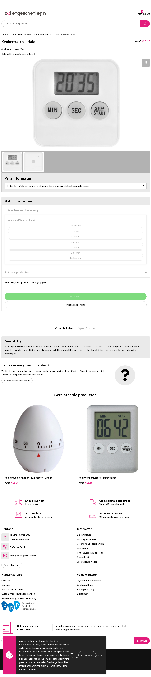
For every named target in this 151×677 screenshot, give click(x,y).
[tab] (64, 328)
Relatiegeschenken (86, 539)
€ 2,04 (12, 482)
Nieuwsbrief (83, 557)
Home (4, 34)
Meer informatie (74, 655)
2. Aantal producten (17, 272)
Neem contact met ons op (17, 380)
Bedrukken (82, 548)
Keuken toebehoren (25, 34)
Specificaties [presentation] (87, 328)
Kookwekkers (44, 34)
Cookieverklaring (85, 584)
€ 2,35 (86, 482)
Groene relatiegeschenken (90, 543)
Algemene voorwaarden (89, 580)
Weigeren (99, 655)
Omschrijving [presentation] (64, 328)
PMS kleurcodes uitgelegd (90, 552)
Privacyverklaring (86, 589)
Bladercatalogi (84, 534)
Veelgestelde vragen (87, 561)
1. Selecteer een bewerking (21, 210)
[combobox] (70, 23)
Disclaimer (82, 593)
